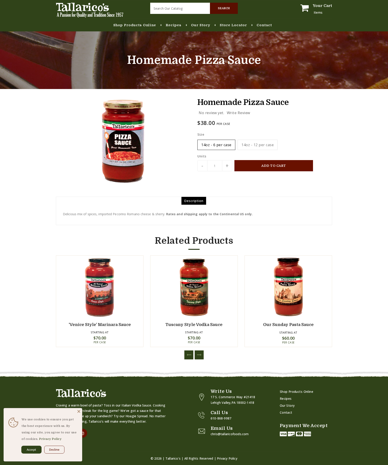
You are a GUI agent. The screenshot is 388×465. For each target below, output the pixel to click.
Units (201, 156)
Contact (286, 412)
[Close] (79, 411)
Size (200, 134)
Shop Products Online (296, 391)
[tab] (193, 201)
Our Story (287, 405)
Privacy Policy (227, 458)
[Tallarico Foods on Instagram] (82, 433)
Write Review (238, 112)
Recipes (286, 398)
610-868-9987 (221, 418)
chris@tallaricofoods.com (230, 434)
